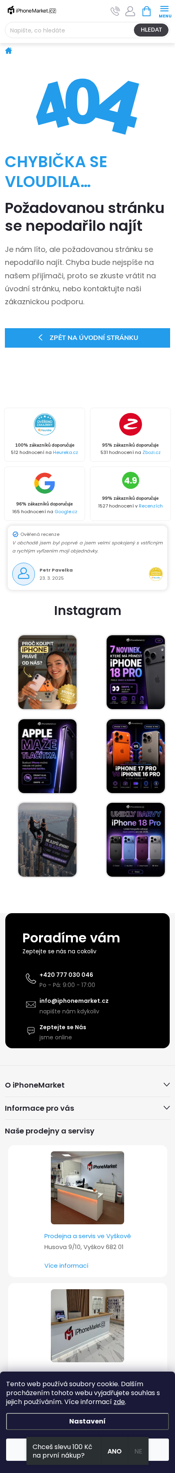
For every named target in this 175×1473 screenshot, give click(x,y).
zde (119, 1401)
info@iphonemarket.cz (74, 1001)
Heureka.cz (65, 452)
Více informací (66, 1265)
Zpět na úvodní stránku (94, 337)
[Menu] (164, 11)
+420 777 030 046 (66, 975)
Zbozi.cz (151, 452)
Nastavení (87, 1421)
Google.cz (66, 511)
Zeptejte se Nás (62, 1027)
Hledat (151, 30)
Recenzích (151, 506)
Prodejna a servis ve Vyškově (87, 1236)
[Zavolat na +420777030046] (115, 11)
